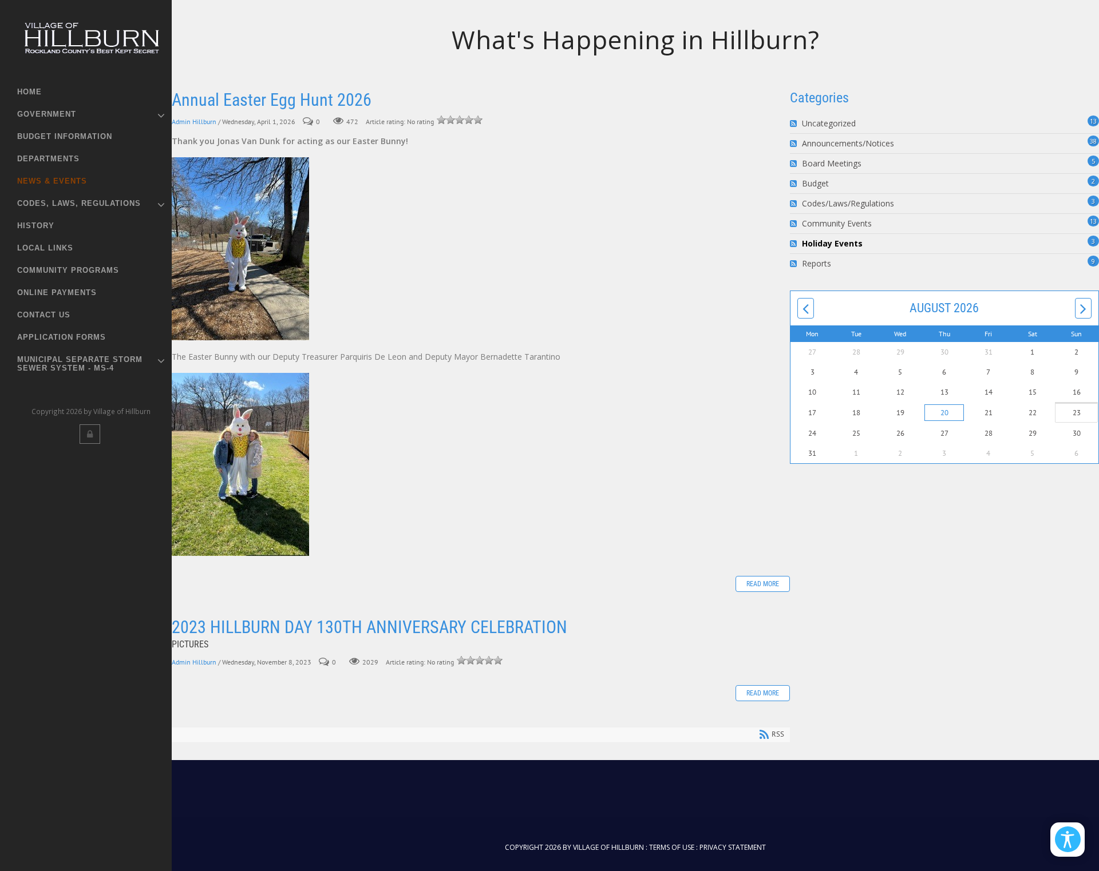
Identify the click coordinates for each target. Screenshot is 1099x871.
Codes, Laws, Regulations (79, 203)
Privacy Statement (732, 847)
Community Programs (68, 270)
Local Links (45, 248)
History (35, 225)
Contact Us (43, 315)
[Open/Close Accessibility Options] (1068, 839)
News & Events (52, 181)
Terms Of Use (671, 847)
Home (29, 92)
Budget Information (64, 136)
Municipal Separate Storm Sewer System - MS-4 (80, 363)
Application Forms (61, 337)
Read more (762, 584)
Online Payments (57, 292)
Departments (48, 158)
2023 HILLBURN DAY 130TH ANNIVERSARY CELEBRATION (369, 627)
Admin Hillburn (194, 121)
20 (944, 412)
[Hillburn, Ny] (91, 42)
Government (46, 114)
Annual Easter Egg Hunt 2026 (271, 100)
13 (1093, 121)
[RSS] (795, 124)
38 (1093, 141)
